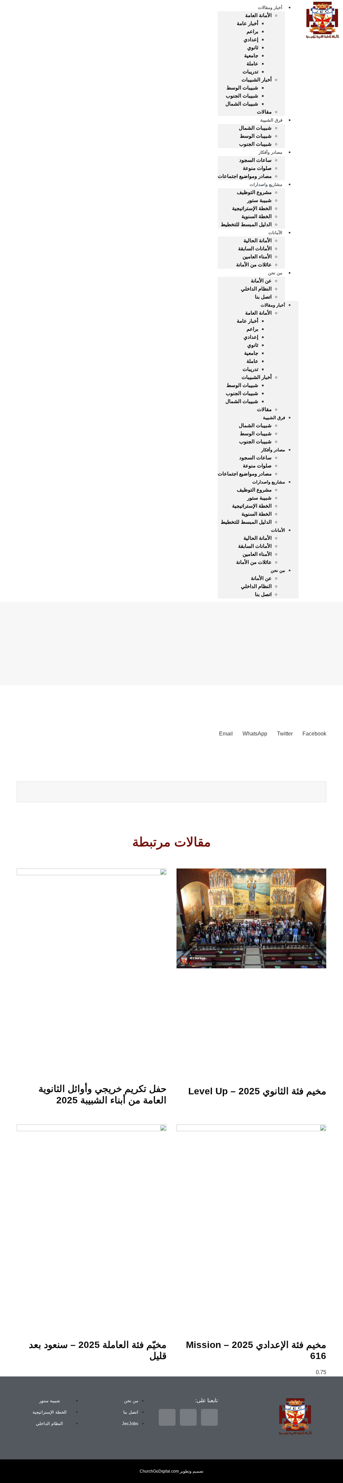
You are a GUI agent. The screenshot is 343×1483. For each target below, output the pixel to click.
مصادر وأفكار (270, 152)
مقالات (264, 112)
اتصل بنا (263, 297)
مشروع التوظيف (254, 192)
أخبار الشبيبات (257, 79)
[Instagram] (37, 309)
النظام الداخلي (256, 289)
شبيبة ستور (259, 200)
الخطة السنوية (257, 216)
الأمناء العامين (257, 256)
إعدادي (251, 39)
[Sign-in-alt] (37, 290)
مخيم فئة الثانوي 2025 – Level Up (257, 1091)
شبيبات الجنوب (242, 96)
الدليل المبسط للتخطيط (246, 224)
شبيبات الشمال (241, 104)
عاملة (252, 63)
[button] (314, 734)
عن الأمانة (261, 280)
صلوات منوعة (257, 168)
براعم (252, 31)
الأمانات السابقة (255, 248)
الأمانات (275, 232)
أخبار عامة (247, 23)
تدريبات (250, 71)
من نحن (275, 272)
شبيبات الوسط (242, 87)
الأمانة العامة (258, 15)
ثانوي (252, 47)
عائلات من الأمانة (254, 264)
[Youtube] (14, 309)
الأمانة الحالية (258, 240)
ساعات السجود (255, 160)
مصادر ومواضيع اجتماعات (245, 176)
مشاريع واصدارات (266, 184)
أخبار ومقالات (273, 305)
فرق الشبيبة (271, 120)
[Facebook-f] (14, 290)
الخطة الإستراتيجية (252, 208)
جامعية (251, 55)
